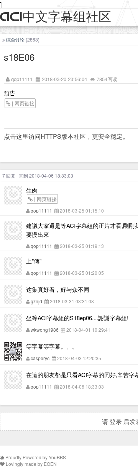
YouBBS (57, 457)
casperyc (40, 358)
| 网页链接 (22, 103)
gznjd (36, 301)
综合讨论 (15, 39)
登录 (116, 421)
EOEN (50, 463)
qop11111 (22, 79)
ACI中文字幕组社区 (55, 17)
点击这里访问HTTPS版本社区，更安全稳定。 (66, 136)
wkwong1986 (45, 329)
